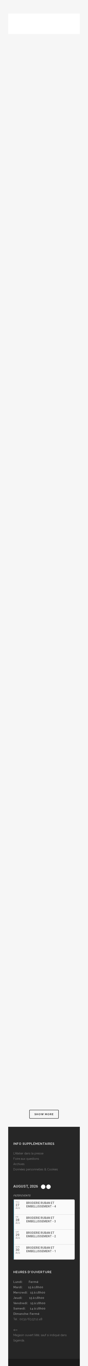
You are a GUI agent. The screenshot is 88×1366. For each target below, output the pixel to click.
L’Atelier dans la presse (28, 1153)
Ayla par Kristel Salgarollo (40, 1065)
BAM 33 (19, 430)
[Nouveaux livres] (44, 812)
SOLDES (20, 541)
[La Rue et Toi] (44, 288)
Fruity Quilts (26, 642)
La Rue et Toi (25, 324)
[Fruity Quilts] (44, 605)
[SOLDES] (44, 505)
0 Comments (45, 133)
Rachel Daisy (25, 107)
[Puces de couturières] (44, 923)
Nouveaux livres (29, 848)
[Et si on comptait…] (44, 711)
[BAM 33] (44, 394)
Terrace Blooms (29, 213)
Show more (44, 1114)
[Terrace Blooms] (44, 176)
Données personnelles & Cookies (35, 1169)
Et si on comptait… (31, 748)
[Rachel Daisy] (44, 70)
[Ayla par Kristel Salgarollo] (44, 1029)
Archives (19, 1164)
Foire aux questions (26, 1158)
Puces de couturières (34, 960)
